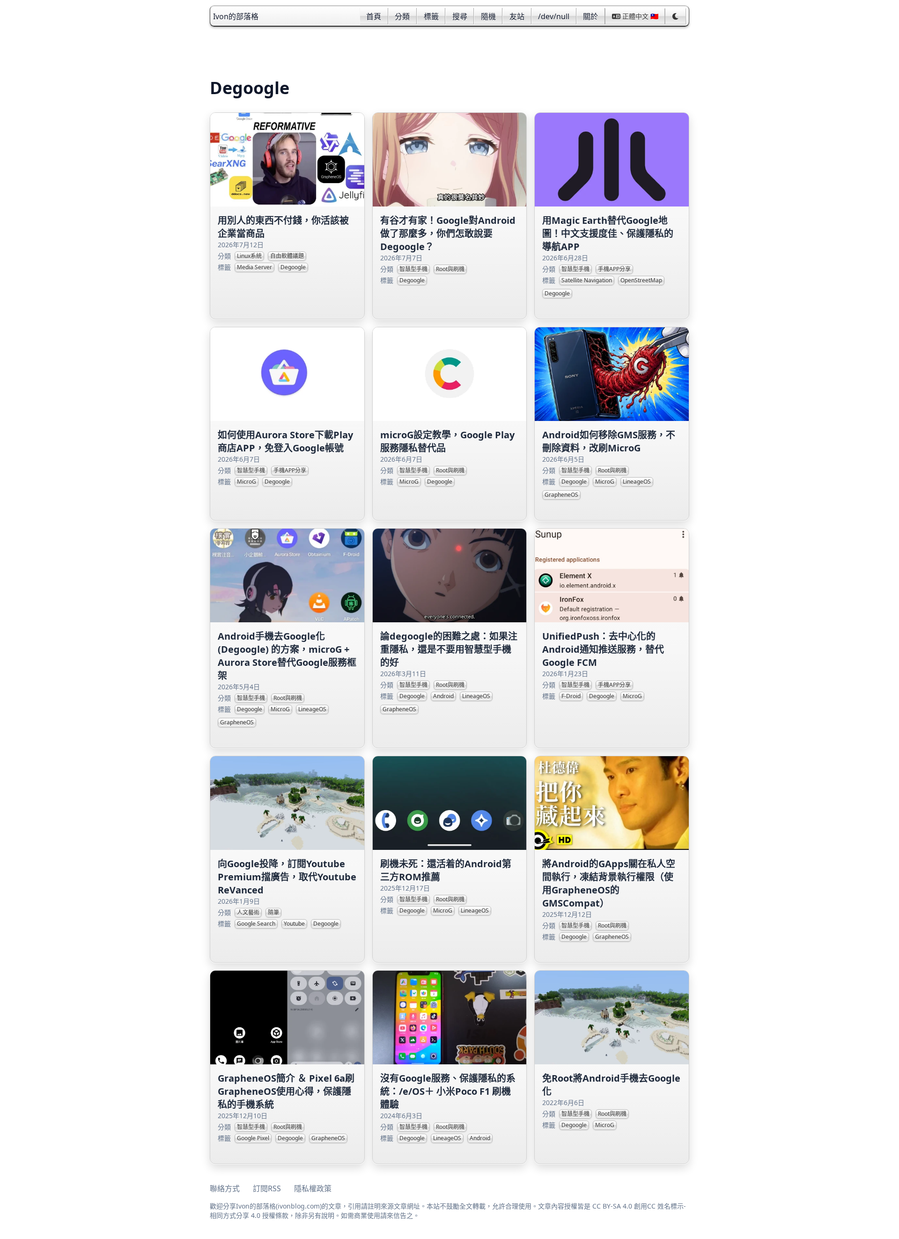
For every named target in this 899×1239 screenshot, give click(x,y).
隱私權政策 (313, 1188)
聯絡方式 (225, 1188)
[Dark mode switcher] (675, 16)
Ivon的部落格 (235, 16)
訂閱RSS (267, 1188)
